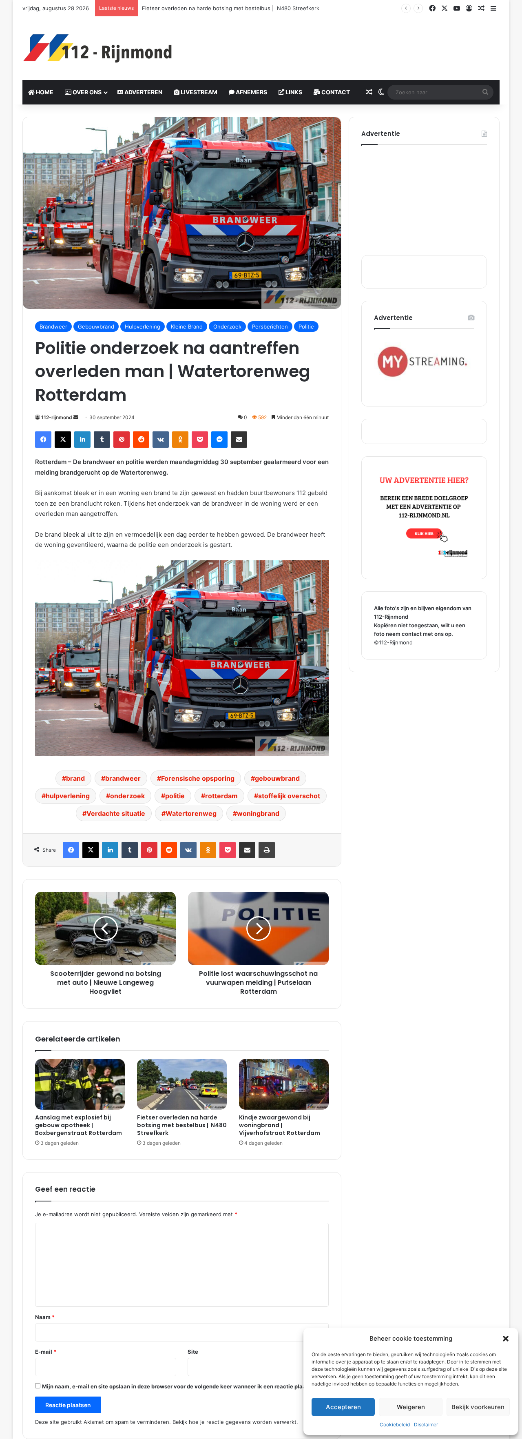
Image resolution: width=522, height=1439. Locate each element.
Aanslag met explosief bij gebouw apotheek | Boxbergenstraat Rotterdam (78, 1125)
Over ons (86, 92)
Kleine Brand (187, 326)
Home (44, 92)
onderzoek (127, 796)
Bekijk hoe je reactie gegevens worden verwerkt (234, 1422)
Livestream (198, 92)
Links (293, 92)
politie (175, 796)
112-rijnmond (56, 417)
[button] (506, 1339)
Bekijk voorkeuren (477, 1407)
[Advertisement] (342, 43)
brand (75, 778)
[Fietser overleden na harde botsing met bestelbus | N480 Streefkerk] (182, 1084)
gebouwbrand (277, 778)
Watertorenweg (191, 813)
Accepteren (343, 1407)
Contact (335, 92)
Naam (45, 1317)
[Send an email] (75, 417)
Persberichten (270, 326)
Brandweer (53, 326)
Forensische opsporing (197, 778)
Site (193, 1351)
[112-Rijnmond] (97, 48)
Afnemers (250, 92)
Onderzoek (227, 326)
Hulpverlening (142, 326)
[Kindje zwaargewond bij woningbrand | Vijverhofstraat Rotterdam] (284, 1084)
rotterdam (221, 796)
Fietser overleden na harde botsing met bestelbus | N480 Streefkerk (182, 1125)
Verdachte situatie (115, 813)
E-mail (45, 1351)
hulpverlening (68, 796)
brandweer (123, 778)
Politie (306, 326)
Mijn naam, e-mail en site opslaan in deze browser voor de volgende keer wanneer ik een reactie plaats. (177, 1386)
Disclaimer (426, 1424)
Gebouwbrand (96, 326)
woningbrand (258, 813)
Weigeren (411, 1407)
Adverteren (142, 92)
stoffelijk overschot (289, 796)
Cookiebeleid (395, 1424)
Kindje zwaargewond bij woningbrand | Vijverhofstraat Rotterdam (279, 1125)
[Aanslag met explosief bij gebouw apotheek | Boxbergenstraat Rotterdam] (80, 1084)
